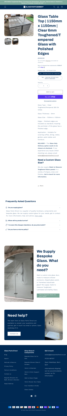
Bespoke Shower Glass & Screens (32, 363)
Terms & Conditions (10, 370)
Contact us (7, 374)
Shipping (48, 60)
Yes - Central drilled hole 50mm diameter (50, 78)
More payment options (50, 101)
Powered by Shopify (40, 410)
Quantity (40, 82)
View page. (38, 216)
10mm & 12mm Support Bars (32, 373)
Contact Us (14, 333)
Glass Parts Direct (30, 410)
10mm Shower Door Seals (33, 382)
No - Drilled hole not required (50, 73)
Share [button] (41, 185)
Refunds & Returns (10, 362)
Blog (5, 354)
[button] (5, 7)
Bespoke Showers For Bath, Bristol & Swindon (11, 379)
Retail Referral (8, 383)
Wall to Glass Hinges (31, 378)
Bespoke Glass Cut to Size (31, 357)
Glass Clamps (29, 389)
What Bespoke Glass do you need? (47, 295)
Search (6, 358)
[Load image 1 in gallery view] (8, 41)
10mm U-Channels (30, 368)
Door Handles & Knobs (32, 385)
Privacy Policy (8, 366)
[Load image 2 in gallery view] (15, 41)
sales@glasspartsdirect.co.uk (48, 155)
